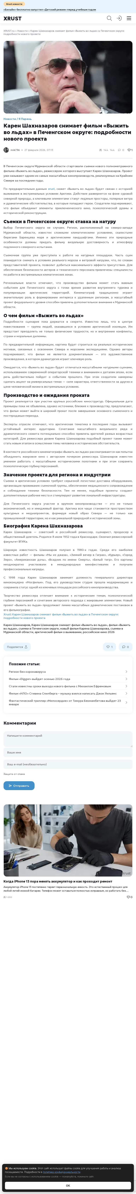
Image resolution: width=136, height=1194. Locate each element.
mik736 (15, 150)
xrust (51, 189)
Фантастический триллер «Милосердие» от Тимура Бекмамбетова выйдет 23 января (65, 702)
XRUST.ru (9, 30)
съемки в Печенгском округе (39, 628)
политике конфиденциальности (61, 1171)
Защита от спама (14, 774)
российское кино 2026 (99, 632)
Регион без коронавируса (27, 671)
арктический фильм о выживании (58, 632)
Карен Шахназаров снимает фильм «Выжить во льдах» (69, 625)
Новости (22, 30)
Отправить (21, 785)
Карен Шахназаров (17, 625)
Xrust (13, 18)
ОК (68, 1185)
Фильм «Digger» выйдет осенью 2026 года (39, 679)
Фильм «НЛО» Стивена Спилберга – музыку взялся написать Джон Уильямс (63, 693)
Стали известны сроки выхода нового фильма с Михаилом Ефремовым (60, 686)
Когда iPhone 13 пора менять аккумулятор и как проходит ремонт (58, 881)
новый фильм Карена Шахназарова (84, 628)
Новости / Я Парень (18, 119)
